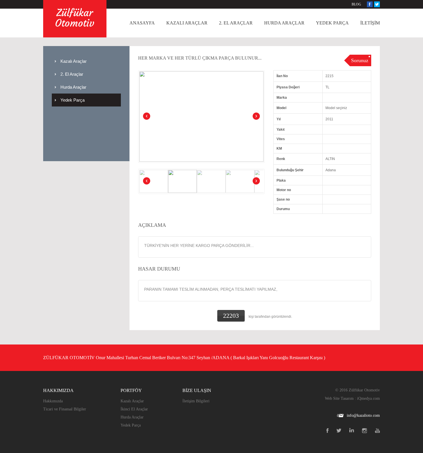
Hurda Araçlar (73, 87)
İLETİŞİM (370, 22)
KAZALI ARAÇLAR (186, 22)
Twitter (377, 4)
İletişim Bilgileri (195, 401)
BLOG (356, 4)
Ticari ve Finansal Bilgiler (64, 409)
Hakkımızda (53, 401)
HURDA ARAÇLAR (284, 22)
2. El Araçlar (71, 74)
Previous (147, 116)
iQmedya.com (368, 398)
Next (255, 116)
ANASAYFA (142, 22)
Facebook (370, 4)
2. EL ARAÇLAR (236, 22)
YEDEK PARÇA (332, 22)
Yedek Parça (72, 100)
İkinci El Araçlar (134, 409)
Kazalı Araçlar (73, 61)
